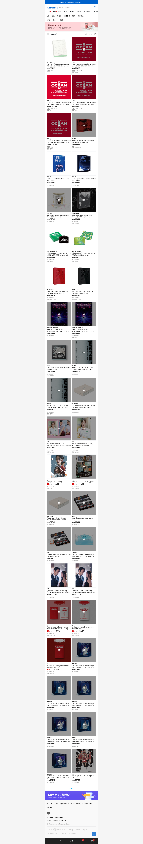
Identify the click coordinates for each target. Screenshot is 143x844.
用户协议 (78, 804)
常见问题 (66, 804)
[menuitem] (48, 11)
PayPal (85, 830)
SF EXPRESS (72, 833)
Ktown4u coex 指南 (52, 804)
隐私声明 (49, 807)
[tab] (49, 16)
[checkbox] (48, 34)
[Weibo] (48, 813)
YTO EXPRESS (52, 833)
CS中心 (49, 821)
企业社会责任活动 (87, 804)
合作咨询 (55, 821)
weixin (78, 830)
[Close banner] (94, 2)
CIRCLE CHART (61, 830)
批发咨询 (63, 821)
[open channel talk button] (94, 834)
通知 (61, 804)
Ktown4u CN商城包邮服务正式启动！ (70, 2)
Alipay (71, 830)
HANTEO (51, 830)
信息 (72, 804)
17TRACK (63, 833)
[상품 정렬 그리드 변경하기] (95, 34)
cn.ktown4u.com (65, 824)
